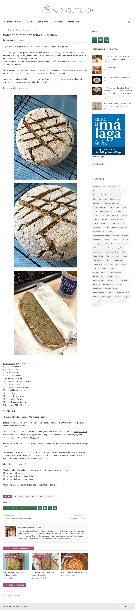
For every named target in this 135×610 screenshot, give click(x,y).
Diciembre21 (114, 207)
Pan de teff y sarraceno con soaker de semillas (43, 573)
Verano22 (122, 301)
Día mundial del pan (100, 207)
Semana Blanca (98, 280)
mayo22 (110, 232)
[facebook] (94, 40)
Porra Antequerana (111, 67)
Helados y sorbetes (116, 219)
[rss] (106, 40)
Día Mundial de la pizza (111, 203)
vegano (126, 297)
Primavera (118, 260)
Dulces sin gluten (106, 211)
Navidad (116, 236)
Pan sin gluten (18, 496)
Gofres (95, 219)
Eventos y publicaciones (110, 215)
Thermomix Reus (98, 293)
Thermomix (97, 289)
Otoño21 (116, 240)
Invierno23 (104, 223)
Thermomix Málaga (111, 289)
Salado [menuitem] (29, 22)
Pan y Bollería (30, 496)
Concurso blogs (115, 199)
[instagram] (100, 40)
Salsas (118, 276)
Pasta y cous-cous (99, 248)
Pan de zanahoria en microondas (74, 572)
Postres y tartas (98, 260)
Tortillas (110, 293)
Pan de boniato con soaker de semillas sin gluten (14, 573)
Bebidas (122, 191)
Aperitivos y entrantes (100, 191)
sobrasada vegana (59, 79)
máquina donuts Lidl (119, 227)
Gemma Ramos (9, 40)
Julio (123, 223)
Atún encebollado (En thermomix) (117, 77)
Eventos (95, 215)
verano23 (96, 305)
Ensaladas (118, 211)
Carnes (95, 195)
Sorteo (119, 284)
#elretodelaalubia (99, 187)
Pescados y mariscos (112, 252)
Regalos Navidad (98, 276)
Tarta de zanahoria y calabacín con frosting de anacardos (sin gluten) (117, 104)
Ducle (124, 207)
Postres (124, 256)
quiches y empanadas (100, 268)
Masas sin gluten (98, 232)
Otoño (107, 240)
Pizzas (124, 252)
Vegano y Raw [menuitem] (42, 22)
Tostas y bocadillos (122, 293)
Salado (41, 496)
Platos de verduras (112, 256)
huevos (95, 223)
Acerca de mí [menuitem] (73, 22)
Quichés (123, 264)
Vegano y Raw (97, 301)
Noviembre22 (97, 240)
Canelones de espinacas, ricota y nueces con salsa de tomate (116, 57)
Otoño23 (125, 240)
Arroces (113, 191)
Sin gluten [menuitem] (58, 22)
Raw (112, 268)
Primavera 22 (97, 264)
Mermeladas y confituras (101, 236)
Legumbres (97, 227)
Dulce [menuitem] (18, 22)
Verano (113, 301)
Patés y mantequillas (115, 248)
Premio (109, 260)
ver (107, 301)
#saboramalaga (113, 187)
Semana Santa (112, 280)
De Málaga (96, 203)
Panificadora (122, 244)
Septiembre (124, 280)
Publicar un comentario (12, 595)
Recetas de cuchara (99, 272)
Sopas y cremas (108, 284)
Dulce (95, 211)
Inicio (4, 30)
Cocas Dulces (115, 195)
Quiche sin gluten (111, 264)
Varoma (118, 297)
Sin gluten (11, 30)
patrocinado (97, 252)
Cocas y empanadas (100, 199)
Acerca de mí (128, 606)
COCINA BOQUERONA (21, 606)
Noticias (125, 236)
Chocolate (104, 195)
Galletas (124, 215)
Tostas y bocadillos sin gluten (102, 297)
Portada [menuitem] (8, 22)
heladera (104, 219)
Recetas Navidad (115, 272)
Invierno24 (115, 223)
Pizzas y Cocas (98, 256)
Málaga (106, 227)
